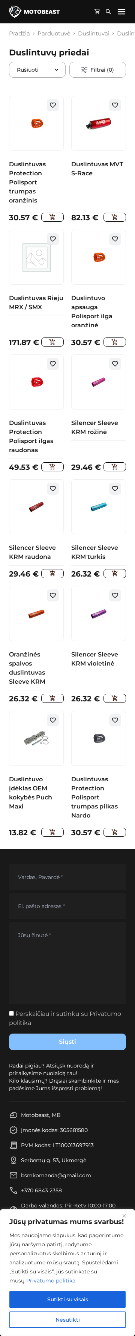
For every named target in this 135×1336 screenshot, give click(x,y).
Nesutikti (68, 1319)
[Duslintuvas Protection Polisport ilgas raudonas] (52, 466)
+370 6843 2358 (41, 1190)
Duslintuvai (94, 33)
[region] (67, 1272)
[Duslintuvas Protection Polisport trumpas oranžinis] (52, 217)
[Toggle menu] (121, 11)
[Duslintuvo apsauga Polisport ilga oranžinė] (115, 342)
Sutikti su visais (67, 1299)
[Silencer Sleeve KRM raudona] (52, 573)
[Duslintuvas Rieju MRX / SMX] (52, 342)
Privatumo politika (50, 1280)
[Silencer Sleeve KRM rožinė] (115, 466)
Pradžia (19, 33)
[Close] (127, 1215)
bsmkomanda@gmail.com (56, 1175)
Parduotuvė (54, 33)
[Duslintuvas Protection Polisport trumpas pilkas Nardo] (115, 832)
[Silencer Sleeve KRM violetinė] (115, 698)
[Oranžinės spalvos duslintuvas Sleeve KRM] (52, 698)
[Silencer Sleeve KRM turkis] (115, 573)
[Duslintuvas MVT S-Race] (115, 217)
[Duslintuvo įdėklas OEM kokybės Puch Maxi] (52, 832)
